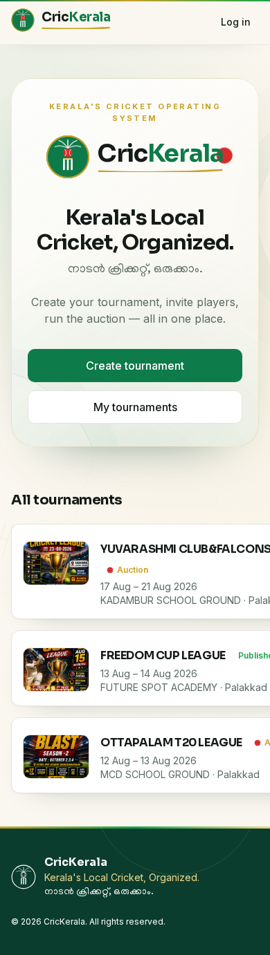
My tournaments (135, 407)
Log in (236, 22)
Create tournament (135, 365)
